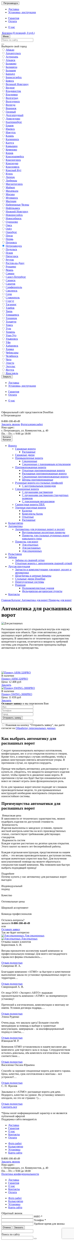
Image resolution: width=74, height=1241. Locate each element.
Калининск (12, 139)
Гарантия (13, 18)
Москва (10, 194)
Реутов (10, 259)
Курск (9, 173)
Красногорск (13, 159)
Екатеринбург (14, 122)
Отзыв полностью (12, 962)
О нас (11, 27)
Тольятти (11, 321)
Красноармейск (15, 156)
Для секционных (32, 550)
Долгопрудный (14, 115)
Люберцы (11, 180)
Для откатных (30, 544)
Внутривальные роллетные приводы (43, 532)
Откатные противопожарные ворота (43, 470)
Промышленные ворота (29, 458)
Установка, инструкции (22, 12)
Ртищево (11, 266)
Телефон (40, 1220)
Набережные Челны (17, 204)
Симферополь (14, 287)
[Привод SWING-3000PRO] (18, 688)
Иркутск (11, 132)
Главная (6, 600)
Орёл (9, 228)
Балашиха (11, 67)
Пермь (9, 239)
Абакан (10, 49)
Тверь (9, 311)
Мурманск (12, 197)
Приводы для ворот (26, 541)
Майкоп (10, 187)
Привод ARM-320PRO (14, 678)
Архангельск (13, 53)
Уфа (8, 342)
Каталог (16, 600)
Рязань (9, 270)
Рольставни (15, 554)
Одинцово (12, 221)
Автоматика (15, 526)
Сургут (10, 300)
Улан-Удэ (11, 335)
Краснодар (12, 163)
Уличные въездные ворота (30, 507)
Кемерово (11, 149)
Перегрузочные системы (29, 581)
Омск (9, 225)
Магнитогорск (14, 184)
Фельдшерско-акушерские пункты (42, 591)
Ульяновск (12, 338)
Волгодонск (13, 101)
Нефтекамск (13, 208)
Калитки (27, 510)
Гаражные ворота (25, 448)
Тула (8, 328)
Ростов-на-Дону (15, 263)
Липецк (10, 177)
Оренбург (11, 232)
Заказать (6, 684)
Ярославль (12, 373)
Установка (14, 1149)
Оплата (12, 21)
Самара (10, 273)
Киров (9, 153)
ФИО (38, 1216)
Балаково (11, 63)
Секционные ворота (27, 489)
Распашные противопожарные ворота (44, 473)
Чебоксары (12, 352)
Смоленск (11, 290)
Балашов (11, 70)
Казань (10, 135)
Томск (9, 325)
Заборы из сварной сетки (30, 560)
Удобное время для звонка (49, 1223)
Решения (20, 585)
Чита (8, 359)
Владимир (12, 94)
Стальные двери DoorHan (30, 578)
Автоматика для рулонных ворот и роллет (40, 529)
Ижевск (10, 128)
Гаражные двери (25, 454)
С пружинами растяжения (37, 492)
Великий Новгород (17, 84)
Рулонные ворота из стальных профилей (39, 482)
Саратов (10, 283)
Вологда (10, 104)
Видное (10, 87)
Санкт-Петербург (16, 276)
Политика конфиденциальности (20, 1174)
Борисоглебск (14, 77)
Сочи (9, 294)
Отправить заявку (12, 717)
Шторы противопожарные (37, 479)
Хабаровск (12, 345)
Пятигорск (12, 256)
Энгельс (10, 366)
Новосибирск (14, 218)
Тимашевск (12, 314)
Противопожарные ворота (30, 467)
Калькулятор (15, 523)
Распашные (28, 451)
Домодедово (13, 118)
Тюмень (10, 331)
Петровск (11, 242)
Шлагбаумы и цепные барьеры (33, 575)
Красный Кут (13, 170)
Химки (10, 349)
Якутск (10, 369)
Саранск (10, 280)
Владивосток (13, 91)
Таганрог (11, 304)
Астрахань (12, 56)
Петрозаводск (14, 245)
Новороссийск (14, 214)
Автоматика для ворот (35, 600)
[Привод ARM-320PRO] (16, 672)
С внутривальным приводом (39, 485)
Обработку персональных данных (36, 728)
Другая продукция (19, 566)
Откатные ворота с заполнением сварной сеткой (43, 563)
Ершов (10, 125)
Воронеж (11, 108)
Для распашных (31, 547)
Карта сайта (15, 1152)
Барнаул (10, 73)
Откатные (28, 516)
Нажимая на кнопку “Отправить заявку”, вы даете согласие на (33, 727)
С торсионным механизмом (38, 501)
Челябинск (12, 356)
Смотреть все (9, 1106)
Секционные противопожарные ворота (45, 476)
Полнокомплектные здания (38, 588)
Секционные (29, 461)
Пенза (9, 235)
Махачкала (12, 190)
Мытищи (11, 201)
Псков (9, 252)
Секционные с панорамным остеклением (46, 464)
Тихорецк (11, 318)
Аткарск (10, 60)
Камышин (12, 146)
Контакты (14, 594)
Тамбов (10, 307)
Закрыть (7, 376)
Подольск (11, 249)
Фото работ (15, 1143)
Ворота (12, 445)
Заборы (12, 557)
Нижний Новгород (17, 211)
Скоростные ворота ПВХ (30, 504)
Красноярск (12, 166)
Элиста (10, 362)
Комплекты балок (32, 513)
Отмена (7, 1227)
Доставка (13, 9)
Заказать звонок (10, 424)
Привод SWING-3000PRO (16, 694)
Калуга (10, 142)
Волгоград (12, 98)
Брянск (10, 80)
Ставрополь (13, 297)
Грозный (11, 111)
